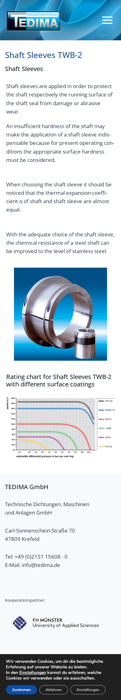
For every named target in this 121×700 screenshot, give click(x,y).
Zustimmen (21, 689)
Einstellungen (32, 672)
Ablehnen (54, 689)
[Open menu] (107, 20)
